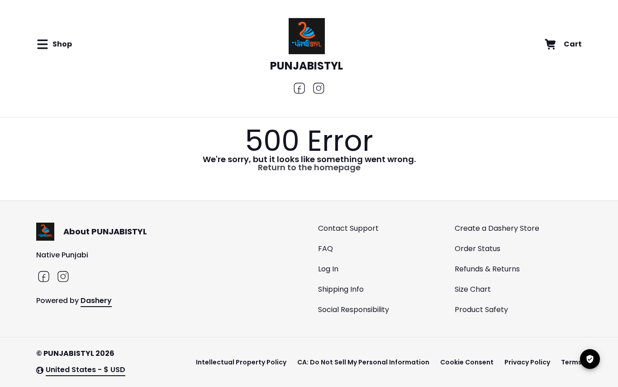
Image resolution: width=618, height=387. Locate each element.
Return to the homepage (309, 167)
